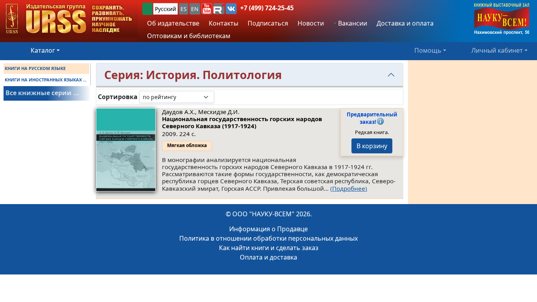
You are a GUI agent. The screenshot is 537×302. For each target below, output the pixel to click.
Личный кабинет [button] (497, 50)
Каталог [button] (43, 50)
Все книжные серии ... (42, 92)
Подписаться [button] (268, 23)
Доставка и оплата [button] (405, 23)
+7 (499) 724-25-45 (267, 8)
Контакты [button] (223, 23)
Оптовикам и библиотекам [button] (188, 35)
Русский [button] (165, 9)
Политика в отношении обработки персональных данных (268, 238)
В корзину (372, 146)
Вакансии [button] (352, 23)
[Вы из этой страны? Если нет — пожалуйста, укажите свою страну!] (147, 9)
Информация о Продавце (268, 229)
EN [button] (195, 9)
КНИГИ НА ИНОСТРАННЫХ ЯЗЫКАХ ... (45, 80)
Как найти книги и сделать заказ (268, 247)
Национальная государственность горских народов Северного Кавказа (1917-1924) (242, 122)
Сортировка (118, 97)
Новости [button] (311, 23)
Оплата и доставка (268, 257)
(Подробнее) (348, 188)
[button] (206, 8)
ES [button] (183, 9)
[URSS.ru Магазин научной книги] (69, 19)
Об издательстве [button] (173, 23)
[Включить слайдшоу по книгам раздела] (220, 96)
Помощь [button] (427, 50)
